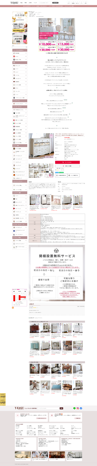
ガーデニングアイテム (64, 434)
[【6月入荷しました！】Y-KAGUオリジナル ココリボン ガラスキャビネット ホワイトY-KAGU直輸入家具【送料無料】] (45, 328)
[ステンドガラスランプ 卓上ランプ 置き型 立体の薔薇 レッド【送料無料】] (35, 369)
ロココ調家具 (62, 430)
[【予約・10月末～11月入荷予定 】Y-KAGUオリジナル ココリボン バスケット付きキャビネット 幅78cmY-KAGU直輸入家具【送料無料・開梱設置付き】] (35, 200)
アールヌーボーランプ (20, 175)
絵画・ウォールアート (31, 433)
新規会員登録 (64, 441)
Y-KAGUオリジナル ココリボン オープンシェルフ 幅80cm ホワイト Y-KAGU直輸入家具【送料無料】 (56, 352)
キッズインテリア (41, 428)
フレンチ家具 (74, 430)
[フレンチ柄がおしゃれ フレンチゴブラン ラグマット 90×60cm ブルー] (56, 385)
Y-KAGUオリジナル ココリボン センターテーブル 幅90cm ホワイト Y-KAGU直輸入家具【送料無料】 (77, 352)
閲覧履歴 (73, 3)
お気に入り (77, 3)
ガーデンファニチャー (20, 243)
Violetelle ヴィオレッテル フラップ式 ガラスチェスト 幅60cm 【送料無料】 (77, 335)
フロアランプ (18, 162)
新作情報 (17, 425)
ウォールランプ (19, 159)
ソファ (61, 425)
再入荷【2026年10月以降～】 (40, 16)
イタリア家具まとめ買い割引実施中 (56, 6)
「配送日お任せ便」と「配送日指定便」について (48, 441)
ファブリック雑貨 (52, 433)
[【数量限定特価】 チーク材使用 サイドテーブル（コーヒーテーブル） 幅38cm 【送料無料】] (35, 385)
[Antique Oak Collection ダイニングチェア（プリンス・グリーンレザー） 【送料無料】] (67, 346)
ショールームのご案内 (69, 6)
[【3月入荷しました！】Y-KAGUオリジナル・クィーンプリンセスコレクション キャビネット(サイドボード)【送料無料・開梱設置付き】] (35, 328)
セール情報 (29, 425)
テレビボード (29, 427)
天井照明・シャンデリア (20, 152)
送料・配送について (43, 440)
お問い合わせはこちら (42, 418)
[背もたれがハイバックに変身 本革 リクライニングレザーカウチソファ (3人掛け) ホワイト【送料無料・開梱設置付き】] (56, 369)
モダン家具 (62, 428)
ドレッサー (18, 91)
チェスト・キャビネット (38, 12)
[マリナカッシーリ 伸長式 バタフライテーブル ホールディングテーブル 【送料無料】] (45, 369)
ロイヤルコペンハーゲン (20, 231)
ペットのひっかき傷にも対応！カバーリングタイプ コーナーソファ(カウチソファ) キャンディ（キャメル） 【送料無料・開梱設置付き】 (67, 393)
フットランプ (18, 165)
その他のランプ (19, 178)
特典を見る (78, 418)
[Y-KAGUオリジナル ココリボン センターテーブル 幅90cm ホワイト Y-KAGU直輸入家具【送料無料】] (78, 346)
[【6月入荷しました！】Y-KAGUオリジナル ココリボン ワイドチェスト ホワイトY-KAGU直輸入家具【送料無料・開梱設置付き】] (67, 200)
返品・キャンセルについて (21, 442)
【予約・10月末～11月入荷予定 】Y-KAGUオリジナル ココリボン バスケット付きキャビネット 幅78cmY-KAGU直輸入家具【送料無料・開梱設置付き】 (34, 208)
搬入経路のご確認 (42, 443)
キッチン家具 (31, 13)
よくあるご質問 (19, 445)
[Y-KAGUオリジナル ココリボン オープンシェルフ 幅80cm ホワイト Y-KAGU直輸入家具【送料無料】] (56, 346)
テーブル (17, 427)
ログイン (69, 3)
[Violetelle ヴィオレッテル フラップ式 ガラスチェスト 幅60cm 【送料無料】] (78, 328)
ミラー (61, 432)
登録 (61, 408)
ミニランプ (18, 168)
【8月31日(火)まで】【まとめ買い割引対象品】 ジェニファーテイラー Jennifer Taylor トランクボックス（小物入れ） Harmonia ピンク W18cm (56, 208)
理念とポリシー (70, 459)
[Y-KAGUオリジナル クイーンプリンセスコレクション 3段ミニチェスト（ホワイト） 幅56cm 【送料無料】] (78, 369)
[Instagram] (77, 408)
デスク (17, 88)
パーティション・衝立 (20, 97)
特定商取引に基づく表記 (21, 446)
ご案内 (30, 2)
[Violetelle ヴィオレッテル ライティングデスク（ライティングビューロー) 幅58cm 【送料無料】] (45, 200)
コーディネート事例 (54, 459)
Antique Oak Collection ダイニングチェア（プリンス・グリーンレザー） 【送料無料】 (67, 352)
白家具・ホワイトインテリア (76, 429)
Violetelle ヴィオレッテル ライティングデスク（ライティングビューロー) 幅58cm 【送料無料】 (45, 207)
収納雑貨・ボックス (75, 433)
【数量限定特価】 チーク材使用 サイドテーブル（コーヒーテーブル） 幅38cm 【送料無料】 (34, 392)
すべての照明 (18, 148)
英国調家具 (40, 430)
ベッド (17, 428)
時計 (72, 432)
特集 (26, 2)
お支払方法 (18, 441)
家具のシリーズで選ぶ (31, 432)
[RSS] (13, 307)
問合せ (86, 3)
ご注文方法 (18, 440)
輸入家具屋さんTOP (31, 11)
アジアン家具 (18, 139)
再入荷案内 (40, 425)
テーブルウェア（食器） (32, 434)
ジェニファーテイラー (53, 432)
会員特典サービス (65, 440)
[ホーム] (19, 408)
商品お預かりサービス (43, 446)
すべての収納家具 (31, 12)
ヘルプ (35, 2)
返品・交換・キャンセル (60, 168)
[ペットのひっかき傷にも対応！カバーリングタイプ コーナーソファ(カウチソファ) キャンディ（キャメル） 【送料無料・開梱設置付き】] (67, 385)
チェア (72, 425)
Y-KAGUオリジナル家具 (54, 428)
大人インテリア (19, 433)
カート (82, 3)
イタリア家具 (29, 430)
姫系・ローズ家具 (31, 15)
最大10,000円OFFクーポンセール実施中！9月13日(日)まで (35, 6)
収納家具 (40, 427)
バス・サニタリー (19, 234)
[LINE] (74, 408)
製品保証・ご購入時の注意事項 (22, 443)
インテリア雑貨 (19, 434)
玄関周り (62, 433)
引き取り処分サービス (43, 445)
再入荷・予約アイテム (32, 16)
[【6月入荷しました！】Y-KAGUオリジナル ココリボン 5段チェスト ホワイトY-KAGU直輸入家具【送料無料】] (78, 200)
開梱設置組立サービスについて (45, 442)
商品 (21, 2)
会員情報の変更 (64, 442)
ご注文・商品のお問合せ (66, 443)
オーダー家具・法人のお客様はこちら (40, 460)
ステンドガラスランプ (20, 171)
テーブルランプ (19, 155)
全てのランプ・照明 (42, 432)
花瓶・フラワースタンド (20, 247)
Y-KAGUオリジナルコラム (21, 459)
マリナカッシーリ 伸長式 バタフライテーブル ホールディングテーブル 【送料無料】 (45, 375)
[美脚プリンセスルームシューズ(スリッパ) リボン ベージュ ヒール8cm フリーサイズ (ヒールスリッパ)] (45, 385)
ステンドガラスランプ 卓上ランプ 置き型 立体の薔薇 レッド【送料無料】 (34, 375)
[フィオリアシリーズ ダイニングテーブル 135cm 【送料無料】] (67, 369)
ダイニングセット (52, 425)
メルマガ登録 (64, 445)
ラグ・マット (40, 433)
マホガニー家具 (52, 430)
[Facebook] (81, 408)
